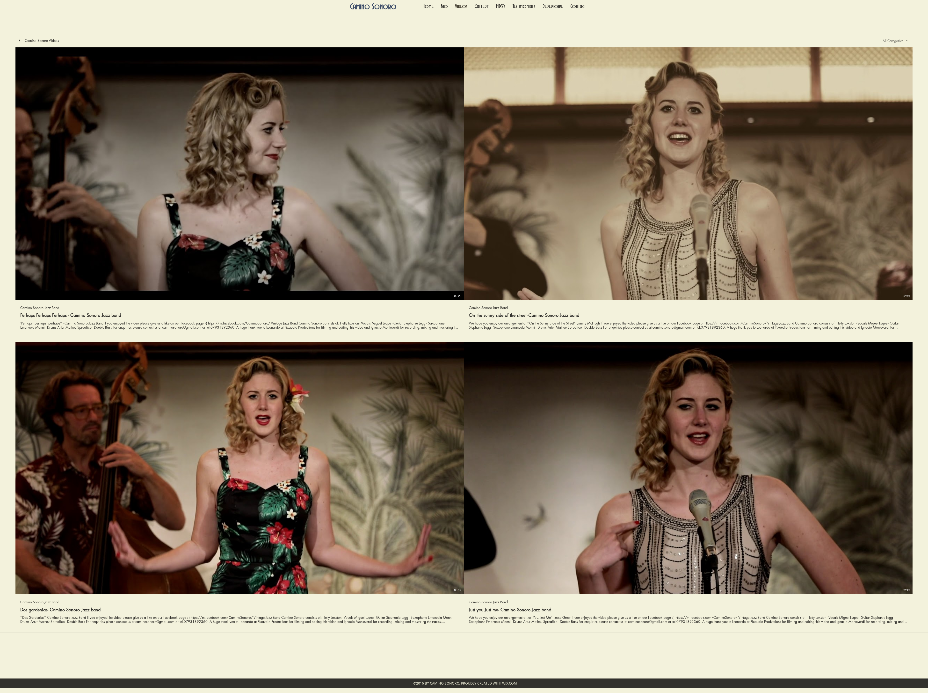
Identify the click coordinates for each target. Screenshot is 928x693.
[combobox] (896, 41)
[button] (39, 41)
